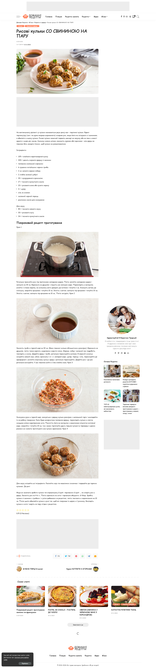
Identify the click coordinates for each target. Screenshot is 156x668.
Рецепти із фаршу (32, 26)
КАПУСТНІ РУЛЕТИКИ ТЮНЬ (123, 610)
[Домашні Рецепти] (32, 16)
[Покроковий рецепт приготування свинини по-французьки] (30, 596)
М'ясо (20, 26)
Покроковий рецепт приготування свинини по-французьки (30, 611)
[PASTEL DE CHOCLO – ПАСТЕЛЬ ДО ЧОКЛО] (62, 596)
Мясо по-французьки (34, 604)
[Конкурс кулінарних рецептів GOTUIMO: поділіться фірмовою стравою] (131, 371)
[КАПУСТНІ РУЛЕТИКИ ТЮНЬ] (125, 596)
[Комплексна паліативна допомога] (112, 371)
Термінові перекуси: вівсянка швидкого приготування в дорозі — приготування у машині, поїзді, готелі (131, 408)
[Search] (138, 16)
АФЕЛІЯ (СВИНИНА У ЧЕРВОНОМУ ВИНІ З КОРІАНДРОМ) (89, 612)
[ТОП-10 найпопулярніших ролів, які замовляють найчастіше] (112, 396)
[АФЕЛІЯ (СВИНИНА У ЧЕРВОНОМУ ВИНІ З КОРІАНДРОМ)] (94, 596)
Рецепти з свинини (65, 604)
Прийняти (25, 663)
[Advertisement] (78, 6)
